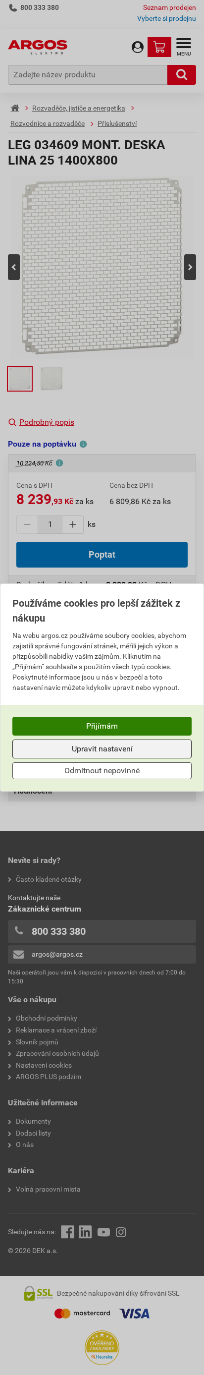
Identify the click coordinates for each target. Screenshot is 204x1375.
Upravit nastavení (102, 748)
